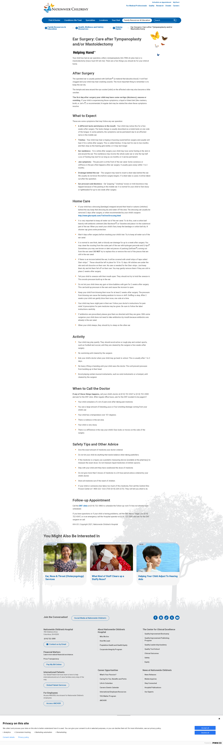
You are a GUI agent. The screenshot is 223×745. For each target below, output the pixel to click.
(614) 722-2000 (49, 639)
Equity (147, 662)
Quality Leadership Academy (156, 645)
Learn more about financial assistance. (58, 654)
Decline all (205, 733)
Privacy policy (23, 737)
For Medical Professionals (136, 6)
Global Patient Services (56, 685)
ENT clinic (83, 506)
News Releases (150, 675)
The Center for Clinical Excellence (159, 629)
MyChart (176, 2)
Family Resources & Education (137, 20)
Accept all (205, 728)
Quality (151, 6)
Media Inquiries (151, 679)
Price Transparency (51, 659)
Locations (103, 20)
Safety (147, 658)
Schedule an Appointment (161, 2)
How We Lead (105, 641)
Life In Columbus (106, 683)
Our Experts (149, 692)
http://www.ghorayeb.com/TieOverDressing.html (99, 216)
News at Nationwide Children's (157, 670)
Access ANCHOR (53, 703)
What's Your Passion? (108, 675)
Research (160, 6)
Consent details (9, 737)
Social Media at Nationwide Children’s (90, 618)
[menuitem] (54, 20)
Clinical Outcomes (152, 653)
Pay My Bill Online (53, 664)
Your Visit (116, 20)
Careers (176, 6)
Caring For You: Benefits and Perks (113, 679)
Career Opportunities (108, 670)
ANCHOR (103, 700)
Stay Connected (151, 683)
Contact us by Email (57, 644)
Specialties (90, 20)
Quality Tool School (152, 649)
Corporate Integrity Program (111, 649)
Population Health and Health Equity (113, 645)
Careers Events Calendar (109, 687)
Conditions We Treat (73, 20)
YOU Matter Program (108, 696)
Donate (168, 6)
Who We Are (104, 636)
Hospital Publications (153, 687)
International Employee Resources (113, 692)
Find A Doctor (54, 20)
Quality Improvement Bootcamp (157, 634)
